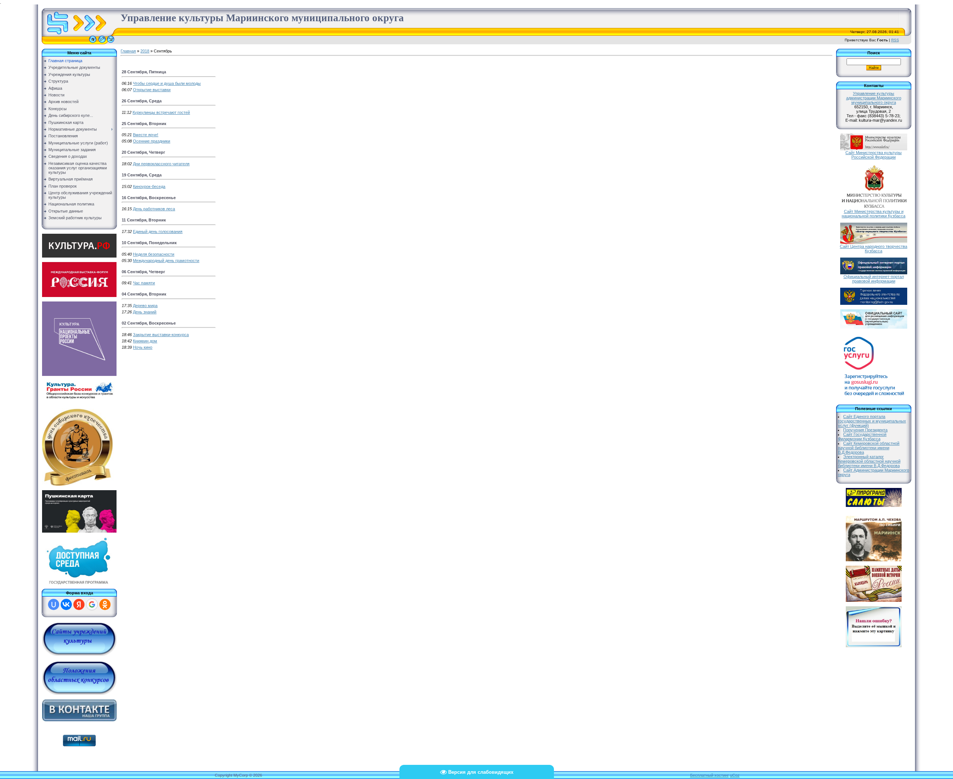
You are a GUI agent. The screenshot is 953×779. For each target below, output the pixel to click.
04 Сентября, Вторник (144, 294)
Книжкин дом (145, 341)
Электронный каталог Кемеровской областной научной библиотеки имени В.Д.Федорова (869, 461)
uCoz (735, 775)
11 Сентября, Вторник (144, 220)
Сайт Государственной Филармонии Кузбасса (862, 436)
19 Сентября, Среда (142, 175)
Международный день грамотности (166, 260)
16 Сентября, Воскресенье (149, 197)
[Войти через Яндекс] (79, 604)
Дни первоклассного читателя (161, 164)
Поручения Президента (865, 430)
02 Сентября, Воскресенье (149, 323)
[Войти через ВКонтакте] (66, 604)
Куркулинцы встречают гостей (161, 112)
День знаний (144, 312)
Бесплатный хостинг (709, 775)
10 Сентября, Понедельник (149, 242)
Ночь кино (142, 347)
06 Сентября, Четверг (143, 271)
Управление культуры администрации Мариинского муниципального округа (873, 98)
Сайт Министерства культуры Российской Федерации (873, 154)
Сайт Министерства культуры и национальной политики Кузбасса (873, 213)
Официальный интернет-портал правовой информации (874, 278)
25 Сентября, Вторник (144, 123)
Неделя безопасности (153, 254)
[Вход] (110, 43)
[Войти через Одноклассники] (105, 604)
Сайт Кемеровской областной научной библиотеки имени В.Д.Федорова (869, 447)
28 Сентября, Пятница (144, 72)
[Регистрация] (102, 43)
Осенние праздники (151, 141)
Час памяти (144, 283)
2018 (144, 51)
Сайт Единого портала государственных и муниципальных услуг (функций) (872, 421)
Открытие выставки (151, 89)
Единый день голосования (157, 231)
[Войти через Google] (92, 604)
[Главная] (92, 43)
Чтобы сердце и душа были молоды (167, 83)
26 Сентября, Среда (142, 101)
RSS (895, 40)
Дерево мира (145, 305)
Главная (128, 51)
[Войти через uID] (53, 604)
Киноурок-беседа (149, 186)
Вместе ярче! (145, 135)
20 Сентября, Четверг (143, 152)
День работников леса (154, 209)
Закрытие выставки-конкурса (161, 334)
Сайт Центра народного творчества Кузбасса (873, 248)
